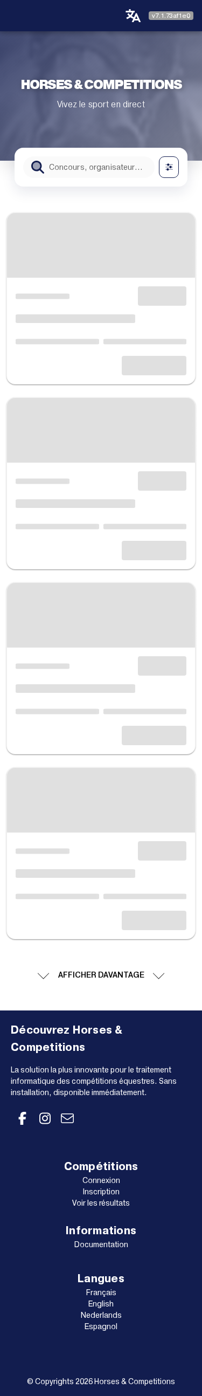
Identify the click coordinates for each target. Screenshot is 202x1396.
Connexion (101, 1180)
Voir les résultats (101, 1203)
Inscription (101, 1191)
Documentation (101, 1244)
